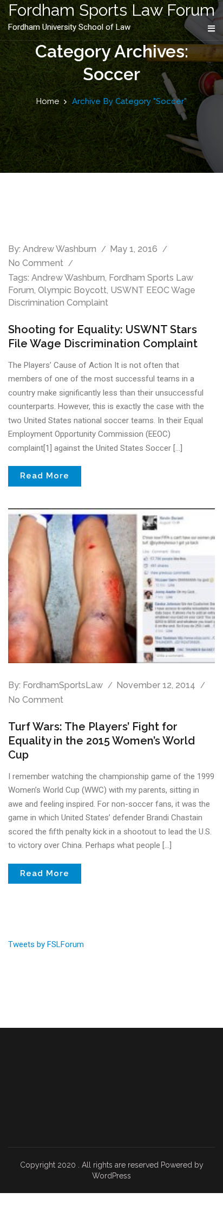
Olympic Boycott (72, 290)
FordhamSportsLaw (63, 685)
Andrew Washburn (59, 249)
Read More (44, 476)
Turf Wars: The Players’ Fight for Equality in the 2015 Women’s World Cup (101, 740)
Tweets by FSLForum (46, 944)
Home (47, 101)
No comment (35, 263)
